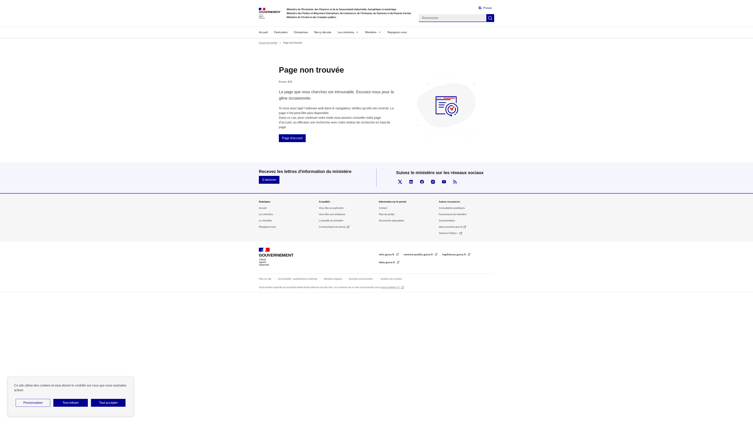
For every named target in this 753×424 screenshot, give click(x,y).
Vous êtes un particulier (331, 208)
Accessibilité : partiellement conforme (297, 279)
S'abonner (269, 179)
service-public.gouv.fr (419, 254)
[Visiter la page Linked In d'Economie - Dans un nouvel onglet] (411, 182)
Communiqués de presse (332, 227)
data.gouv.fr (387, 262)
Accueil (263, 32)
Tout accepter (108, 402)
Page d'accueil (292, 138)
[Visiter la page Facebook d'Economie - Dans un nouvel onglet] (422, 182)
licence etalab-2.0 (390, 287)
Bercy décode (322, 32)
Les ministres (346, 32)
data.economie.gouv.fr (450, 227)
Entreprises (301, 32)
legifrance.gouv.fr (454, 254)
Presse (487, 7)
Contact (383, 208)
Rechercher (490, 18)
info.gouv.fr (387, 254)
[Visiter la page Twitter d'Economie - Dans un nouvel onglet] (400, 182)
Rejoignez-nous (397, 32)
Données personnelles (361, 279)
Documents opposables (391, 220)
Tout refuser (71, 402)
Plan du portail (386, 214)
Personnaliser (33, 402)
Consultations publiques (452, 208)
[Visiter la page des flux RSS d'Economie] (455, 182)
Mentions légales (333, 279)
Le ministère (265, 220)
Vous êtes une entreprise (332, 214)
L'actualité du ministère (331, 220)
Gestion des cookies (391, 279)
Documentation (447, 220)
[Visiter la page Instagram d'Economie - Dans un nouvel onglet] (433, 182)
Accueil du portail (268, 42)
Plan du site (265, 279)
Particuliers (281, 32)
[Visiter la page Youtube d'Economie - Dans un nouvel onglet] (444, 182)
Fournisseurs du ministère (453, 214)
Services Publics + (448, 233)
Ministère (370, 32)
